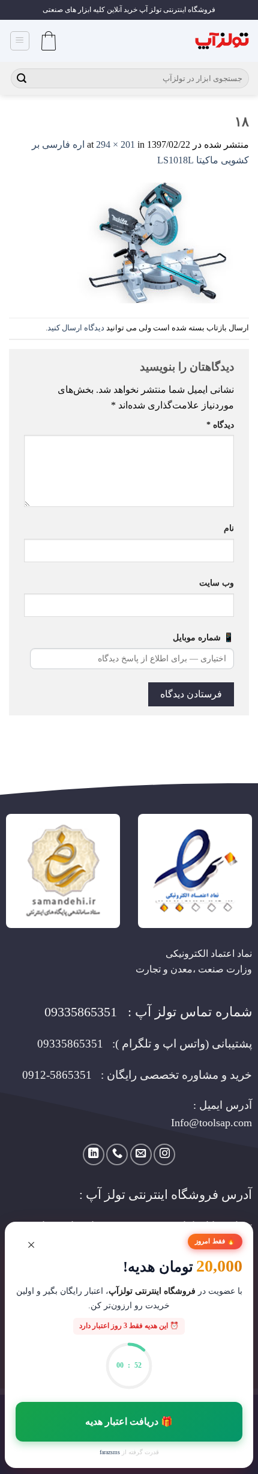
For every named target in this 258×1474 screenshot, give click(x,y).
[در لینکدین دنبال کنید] (93, 1154)
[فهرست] (20, 40)
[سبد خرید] (48, 40)
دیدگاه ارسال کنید (75, 328)
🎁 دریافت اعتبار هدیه (129, 1421)
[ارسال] (21, 78)
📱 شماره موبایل (203, 637)
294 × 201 (115, 144)
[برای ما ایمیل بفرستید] (141, 1154)
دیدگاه (220, 424)
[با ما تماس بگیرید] (117, 1154)
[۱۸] (161, 242)
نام (229, 528)
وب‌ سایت (216, 582)
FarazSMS (110, 1452)
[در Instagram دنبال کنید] (164, 1154)
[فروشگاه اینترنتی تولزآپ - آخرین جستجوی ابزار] (222, 41)
